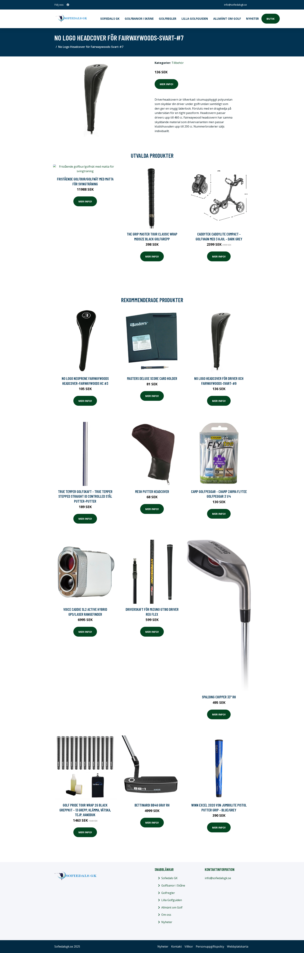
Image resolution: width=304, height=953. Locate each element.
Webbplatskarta (237, 946)
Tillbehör (178, 63)
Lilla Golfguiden (195, 19)
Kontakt (176, 946)
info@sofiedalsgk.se (235, 4)
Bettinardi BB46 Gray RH (152, 805)
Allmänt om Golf (227, 19)
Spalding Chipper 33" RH (219, 697)
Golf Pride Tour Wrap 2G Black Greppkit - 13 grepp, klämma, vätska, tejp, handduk (85, 810)
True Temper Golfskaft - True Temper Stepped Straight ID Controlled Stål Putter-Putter (85, 496)
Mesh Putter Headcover (152, 491)
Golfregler (167, 19)
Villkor (189, 946)
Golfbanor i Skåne (139, 19)
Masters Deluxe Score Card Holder (152, 378)
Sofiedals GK (109, 19)
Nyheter (252, 19)
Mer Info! (166, 84)
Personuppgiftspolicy (210, 946)
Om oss (166, 915)
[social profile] (68, 4)
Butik (271, 18)
